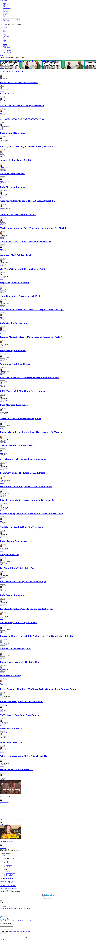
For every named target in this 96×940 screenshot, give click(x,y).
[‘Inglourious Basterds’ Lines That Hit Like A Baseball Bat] (48, 810)
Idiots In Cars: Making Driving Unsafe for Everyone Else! (28, 500)
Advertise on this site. (48, 898)
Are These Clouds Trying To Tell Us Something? (23, 581)
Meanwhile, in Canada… (12, 728)
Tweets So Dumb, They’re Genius (12, 94)
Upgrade (2, 939)
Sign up (4, 906)
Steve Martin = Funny (10, 675)
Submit (1, 55)
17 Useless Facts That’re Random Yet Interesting (23, 459)
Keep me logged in (6, 918)
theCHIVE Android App (8, 49)
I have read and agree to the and (16, 931)
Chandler (2, 100)
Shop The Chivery (7, 8)
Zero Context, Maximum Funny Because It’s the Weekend (28, 61)
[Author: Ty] (1, 65)
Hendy (1, 140)
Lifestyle (5, 35)
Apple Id (28, 908)
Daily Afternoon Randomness (14, 187)
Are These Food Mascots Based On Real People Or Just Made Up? (32, 309)
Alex (1, 78)
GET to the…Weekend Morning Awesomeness (22, 105)
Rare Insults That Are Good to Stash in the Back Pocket (26, 609)
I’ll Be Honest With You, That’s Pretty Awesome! (23, 391)
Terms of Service (18, 931)
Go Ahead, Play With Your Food (15, 255)
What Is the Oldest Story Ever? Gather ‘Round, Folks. (26, 486)
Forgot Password (5, 919)
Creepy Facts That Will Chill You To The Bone (22, 119)
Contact (7, 863)
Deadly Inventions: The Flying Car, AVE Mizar (22, 473)
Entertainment (6, 4)
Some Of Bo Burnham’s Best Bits (16, 160)
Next (4, 848)
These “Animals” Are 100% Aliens (16, 445)
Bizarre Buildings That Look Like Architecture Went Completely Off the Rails (37, 636)
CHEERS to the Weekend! (12, 173)
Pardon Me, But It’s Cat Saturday (12, 71)
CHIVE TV (5, 51)
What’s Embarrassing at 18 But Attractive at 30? (23, 756)
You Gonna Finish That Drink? (15, 364)
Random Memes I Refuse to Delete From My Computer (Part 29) (31, 337)
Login (4, 904)
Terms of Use (9, 865)
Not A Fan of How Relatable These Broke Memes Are (25, 241)
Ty (3, 65)
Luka (1, 89)
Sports (4, 40)
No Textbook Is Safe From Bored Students (20, 715)
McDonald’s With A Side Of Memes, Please (20, 418)
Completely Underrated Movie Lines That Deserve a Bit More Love (32, 432)
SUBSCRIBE (6, 20)
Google (10, 908)
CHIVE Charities (7, 50)
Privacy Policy (9, 866)
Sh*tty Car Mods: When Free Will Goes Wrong (22, 268)
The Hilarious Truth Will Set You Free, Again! (22, 527)
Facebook (23, 908)
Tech (4, 5)
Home (4, 30)
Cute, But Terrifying (10, 554)
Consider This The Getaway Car (15, 648)
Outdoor (5, 39)
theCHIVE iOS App (7, 47)
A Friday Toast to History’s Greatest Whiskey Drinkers (26, 146)
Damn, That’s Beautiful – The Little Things (20, 662)
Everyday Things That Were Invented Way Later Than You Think (31, 513)
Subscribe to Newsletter (5, 853)
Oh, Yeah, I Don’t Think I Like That (17, 568)
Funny (4, 3)
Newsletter (5, 46)
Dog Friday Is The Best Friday (14, 282)
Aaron (1, 453)
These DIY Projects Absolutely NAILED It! (20, 296)
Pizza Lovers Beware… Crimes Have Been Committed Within (29, 377)
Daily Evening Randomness (13, 133)
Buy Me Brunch (9, 874)
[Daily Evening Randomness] (48, 787)
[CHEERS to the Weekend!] (48, 832)
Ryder (1, 289)
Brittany (2, 655)
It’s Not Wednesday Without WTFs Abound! (21, 701)
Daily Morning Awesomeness (13, 323)
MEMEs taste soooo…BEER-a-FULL (18, 214)
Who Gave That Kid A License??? (16, 769)
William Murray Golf (7, 52)
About (7, 861)
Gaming (4, 37)
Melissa (1, 643)
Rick (1, 113)
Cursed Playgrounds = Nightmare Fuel (18, 622)
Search (4, 31)
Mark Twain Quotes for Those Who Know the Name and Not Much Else (34, 228)
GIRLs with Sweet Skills (11, 742)
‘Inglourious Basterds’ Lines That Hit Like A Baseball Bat (27, 201)
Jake (1, 589)
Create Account (4, 933)
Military (4, 6)
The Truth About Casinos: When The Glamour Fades (19, 83)
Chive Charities (9, 875)
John (1, 412)
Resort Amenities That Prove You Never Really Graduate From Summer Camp (38, 689)
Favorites (5, 44)
